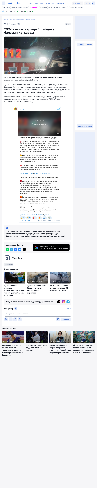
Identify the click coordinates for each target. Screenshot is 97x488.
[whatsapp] (7, 249)
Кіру (69, 308)
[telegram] (11, 249)
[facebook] (15, 249)
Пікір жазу (66, 319)
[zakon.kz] (14, 3)
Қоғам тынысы (30, 19)
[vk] (20, 249)
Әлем (36, 3)
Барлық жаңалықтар (17, 19)
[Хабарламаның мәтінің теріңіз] (37, 314)
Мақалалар (60, 3)
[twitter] (24, 249)
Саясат (31, 3)
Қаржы (42, 3)
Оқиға (48, 3)
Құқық (53, 3)
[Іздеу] (93, 3)
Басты (6, 19)
